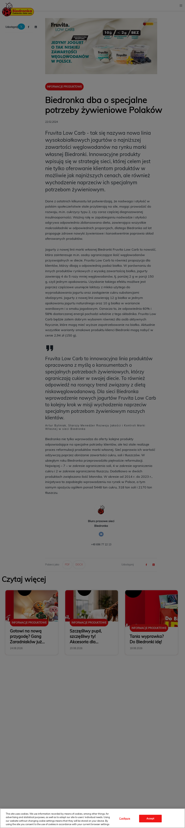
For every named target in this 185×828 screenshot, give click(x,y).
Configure (124, 818)
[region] (92, 818)
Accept (150, 818)
